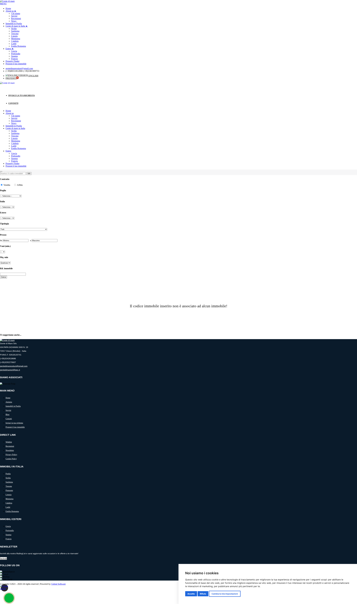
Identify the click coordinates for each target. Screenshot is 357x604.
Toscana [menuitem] (14, 33)
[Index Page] (7, 340)
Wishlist (9, 442)
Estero (8, 48)
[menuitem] (11, 11)
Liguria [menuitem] (14, 36)
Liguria (14, 138)
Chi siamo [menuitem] (15, 13)
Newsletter (10, 450)
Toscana (14, 136)
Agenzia (9, 402)
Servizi (14, 118)
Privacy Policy (11, 455)
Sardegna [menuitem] (15, 31)
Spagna (14, 158)
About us (10, 11)
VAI (28, 173)
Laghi (13, 146)
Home (8, 111)
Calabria (15, 143)
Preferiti (11, 78)
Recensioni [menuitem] (16, 18)
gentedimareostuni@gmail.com (19, 68)
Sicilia (14, 131)
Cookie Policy (11, 459)
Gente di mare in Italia (15, 26)
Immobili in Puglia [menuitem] (14, 23)
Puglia (8, 474)
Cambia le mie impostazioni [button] (225, 594)
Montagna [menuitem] (15, 38)
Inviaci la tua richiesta (21, 95)
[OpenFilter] (1, 171)
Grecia (14, 153)
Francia (14, 161)
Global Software (58, 584)
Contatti (13, 103)
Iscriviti (3, 558)
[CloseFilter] (352, 179)
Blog (7, 415)
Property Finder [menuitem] (12, 61)
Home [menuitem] (8, 8)
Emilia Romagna (18, 148)
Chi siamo (15, 116)
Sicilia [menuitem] (14, 28)
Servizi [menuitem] (14, 16)
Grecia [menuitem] (14, 51)
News (13, 123)
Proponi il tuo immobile (16, 166)
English (33, 76)
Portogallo (15, 156)
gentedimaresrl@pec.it (10, 370)
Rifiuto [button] (203, 594)
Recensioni (16, 121)
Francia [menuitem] (14, 58)
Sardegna (15, 133)
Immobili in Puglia (14, 126)
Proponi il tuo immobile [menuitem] (16, 64)
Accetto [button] (191, 594)
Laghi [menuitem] (13, 43)
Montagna (15, 141)
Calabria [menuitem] (15, 41)
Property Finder (12, 163)
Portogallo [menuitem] (15, 53)
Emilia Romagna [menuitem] (18, 46)
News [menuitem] (13, 21)
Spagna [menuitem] (14, 56)
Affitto (19, 185)
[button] (3, 4)
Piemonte (9, 490)
